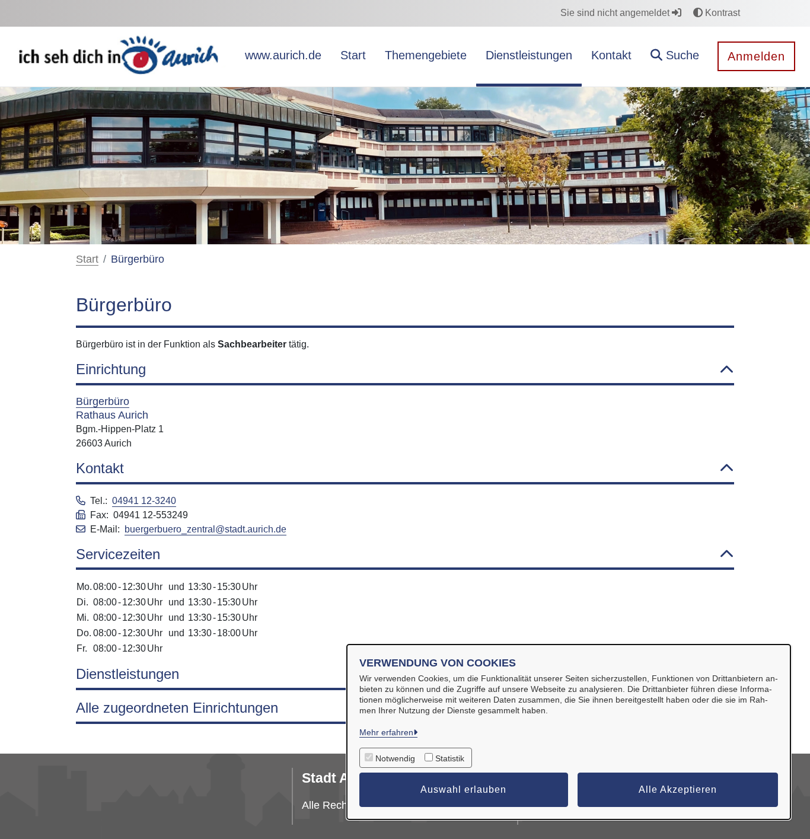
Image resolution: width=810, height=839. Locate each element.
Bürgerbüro (102, 401)
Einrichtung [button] (111, 369)
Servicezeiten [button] (118, 554)
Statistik (449, 758)
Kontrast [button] (721, 13)
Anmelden (756, 56)
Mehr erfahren (386, 732)
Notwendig (395, 758)
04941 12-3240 (144, 501)
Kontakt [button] (100, 468)
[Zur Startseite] (120, 56)
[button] (675, 57)
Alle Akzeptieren (678, 789)
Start (87, 259)
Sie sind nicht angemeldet (616, 13)
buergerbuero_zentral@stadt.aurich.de (205, 529)
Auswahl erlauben (463, 789)
